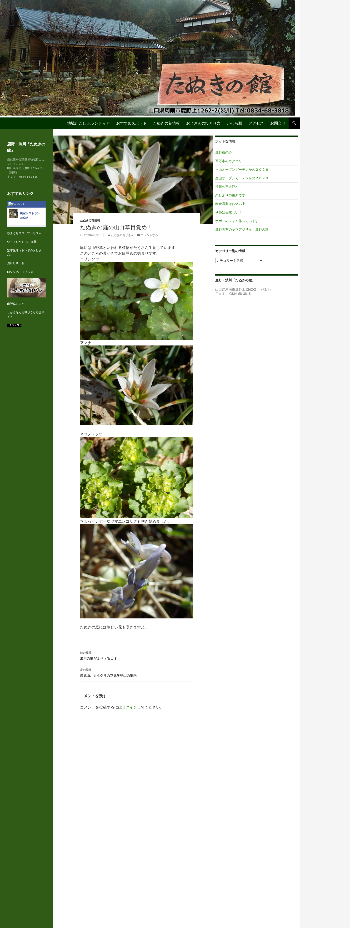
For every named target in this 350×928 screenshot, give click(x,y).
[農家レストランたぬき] (13, 213)
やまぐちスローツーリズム (24, 233)
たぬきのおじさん (122, 235)
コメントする (149, 235)
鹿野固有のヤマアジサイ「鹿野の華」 (243, 229)
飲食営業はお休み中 (230, 204)
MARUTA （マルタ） (21, 271)
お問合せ (277, 123)
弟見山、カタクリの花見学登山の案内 (108, 672)
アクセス (256, 123)
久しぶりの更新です (230, 195)
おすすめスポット (131, 123)
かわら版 (234, 123)
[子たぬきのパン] (26, 287)
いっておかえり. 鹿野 (21, 241)
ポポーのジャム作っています (237, 221)
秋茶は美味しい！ (228, 212)
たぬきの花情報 (166, 123)
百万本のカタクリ (228, 161)
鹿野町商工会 (15, 263)
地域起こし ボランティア (88, 123)
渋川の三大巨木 (227, 187)
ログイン (129, 707)
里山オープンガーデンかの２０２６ (242, 169)
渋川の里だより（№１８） (100, 655)
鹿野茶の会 (223, 152)
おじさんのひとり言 (203, 123)
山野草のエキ (15, 304)
